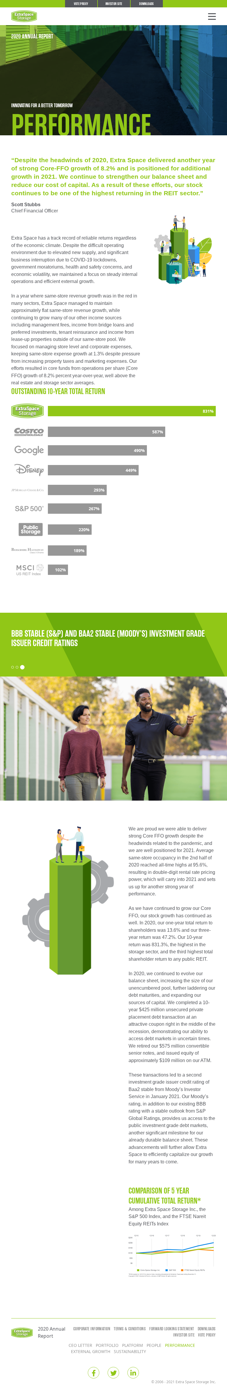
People (154, 1345)
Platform (132, 1345)
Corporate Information (91, 1328)
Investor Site (114, 4)
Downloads (146, 4)
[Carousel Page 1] (12, 667)
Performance (180, 1345)
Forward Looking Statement (171, 1328)
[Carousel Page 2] (17, 667)
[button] (212, 16)
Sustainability (130, 1351)
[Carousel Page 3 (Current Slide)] (22, 667)
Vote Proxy (81, 4)
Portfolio (107, 1345)
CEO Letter (80, 1345)
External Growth (90, 1351)
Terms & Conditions (130, 1328)
